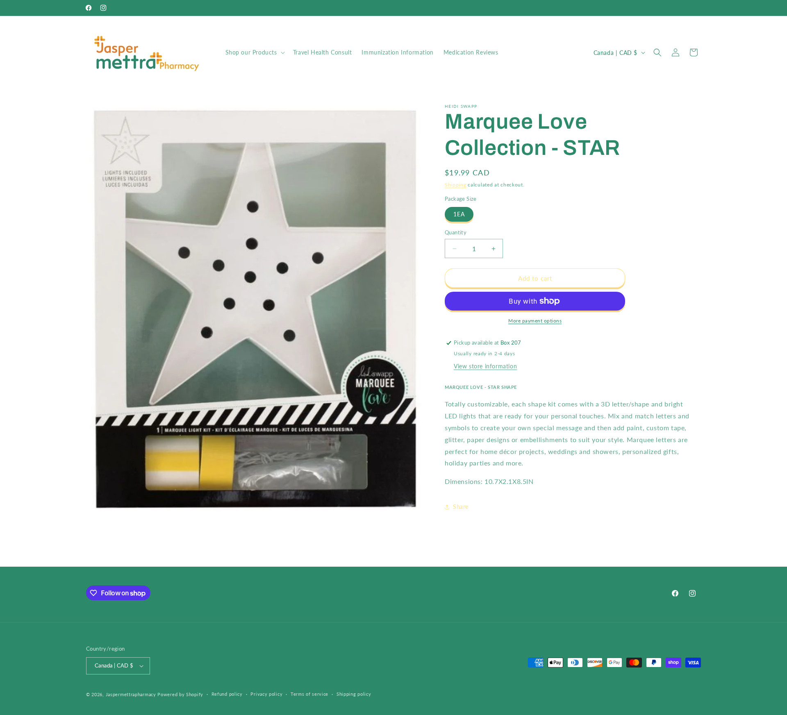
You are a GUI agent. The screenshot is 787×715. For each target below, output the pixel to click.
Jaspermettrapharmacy (131, 694)
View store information (485, 366)
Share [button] (461, 506)
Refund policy (227, 694)
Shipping (455, 185)
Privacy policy (266, 694)
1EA (459, 214)
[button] (254, 52)
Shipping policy (354, 694)
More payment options (535, 321)
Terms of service (309, 694)
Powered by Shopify (180, 694)
